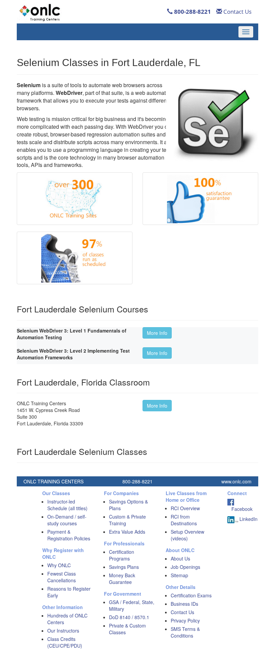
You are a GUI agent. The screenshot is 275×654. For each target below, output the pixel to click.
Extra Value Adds (127, 531)
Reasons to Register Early (69, 592)
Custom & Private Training (127, 520)
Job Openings (185, 566)
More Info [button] (157, 333)
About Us (180, 558)
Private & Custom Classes (127, 629)
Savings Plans (124, 566)
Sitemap (179, 575)
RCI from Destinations (184, 520)
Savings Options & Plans (128, 505)
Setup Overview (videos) (187, 535)
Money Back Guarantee (122, 578)
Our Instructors (63, 630)
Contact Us (237, 11)
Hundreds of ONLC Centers (67, 619)
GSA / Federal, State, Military (131, 605)
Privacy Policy (185, 620)
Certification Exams (191, 595)
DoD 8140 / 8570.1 (129, 617)
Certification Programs (121, 555)
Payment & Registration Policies (68, 535)
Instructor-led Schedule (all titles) (67, 505)
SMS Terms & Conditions (185, 632)
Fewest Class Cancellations (61, 577)
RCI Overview (185, 508)
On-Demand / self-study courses (67, 520)
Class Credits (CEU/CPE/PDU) (64, 642)
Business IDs (184, 603)
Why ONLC (59, 565)
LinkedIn (248, 519)
